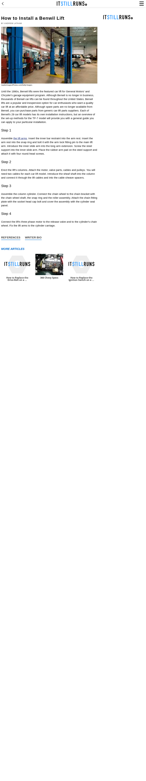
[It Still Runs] (72, 3)
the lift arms (20, 138)
